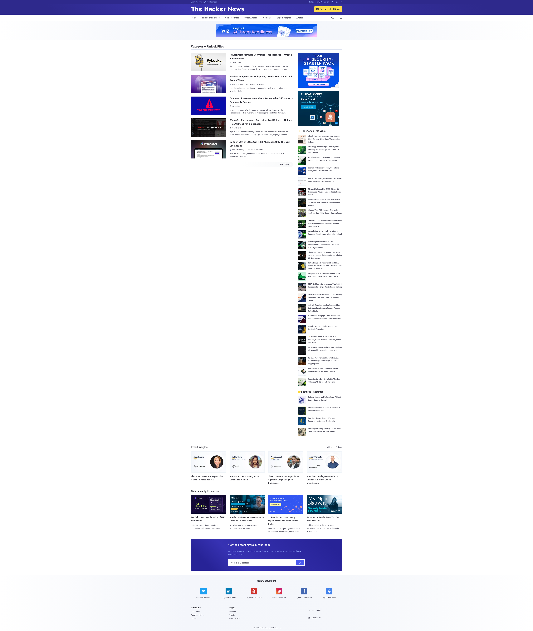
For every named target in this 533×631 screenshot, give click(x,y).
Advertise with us (197, 615)
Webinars (267, 18)
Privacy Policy (234, 618)
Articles (339, 447)
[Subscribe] (300, 562)
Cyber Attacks (250, 18)
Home (193, 18)
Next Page (285, 164)
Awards (299, 18)
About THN (195, 611)
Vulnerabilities (232, 18)
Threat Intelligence (211, 18)
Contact (194, 618)
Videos (329, 447)
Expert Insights (284, 18)
